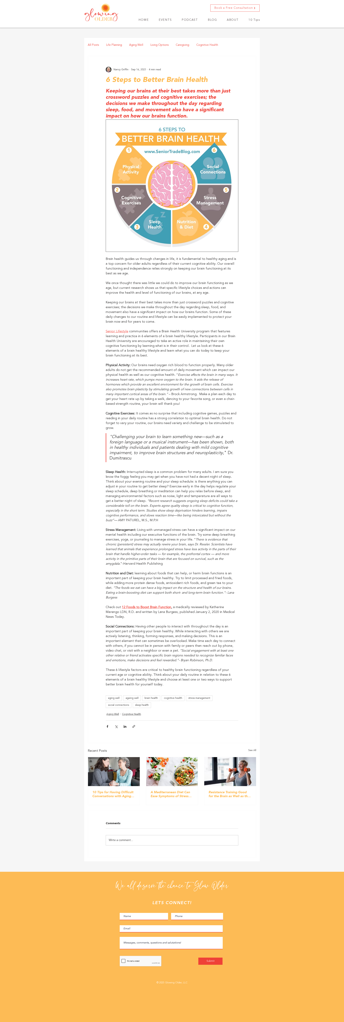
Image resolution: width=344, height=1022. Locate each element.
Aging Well (136, 45)
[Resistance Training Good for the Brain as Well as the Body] (230, 771)
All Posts (93, 45)
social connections (118, 705)
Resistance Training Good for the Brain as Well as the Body (229, 794)
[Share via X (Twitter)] (116, 726)
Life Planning (114, 45)
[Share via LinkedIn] (125, 726)
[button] (189, 20)
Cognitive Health (207, 45)
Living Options (159, 45)
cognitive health (173, 698)
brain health (151, 698)
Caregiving (182, 45)
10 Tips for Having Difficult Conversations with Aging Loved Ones (112, 794)
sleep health (142, 705)
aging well (114, 698)
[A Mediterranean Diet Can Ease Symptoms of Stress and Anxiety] (172, 771)
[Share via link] (133, 726)
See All (252, 750)
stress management (199, 698)
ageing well (132, 698)
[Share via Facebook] (107, 726)
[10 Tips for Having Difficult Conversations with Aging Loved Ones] (114, 771)
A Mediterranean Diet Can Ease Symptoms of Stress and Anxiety (170, 794)
